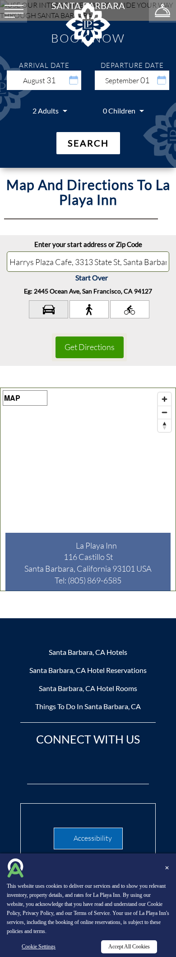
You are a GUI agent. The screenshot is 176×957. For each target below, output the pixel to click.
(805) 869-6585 (94, 580)
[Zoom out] (164, 412)
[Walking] (89, 309)
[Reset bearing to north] (164, 425)
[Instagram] (103, 765)
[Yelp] (132, 765)
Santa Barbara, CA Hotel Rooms (88, 688)
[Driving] (48, 309)
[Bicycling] (129, 309)
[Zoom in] (164, 399)
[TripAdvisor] (73, 765)
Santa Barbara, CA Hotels (88, 652)
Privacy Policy (38, 913)
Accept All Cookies (129, 946)
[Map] (88, 489)
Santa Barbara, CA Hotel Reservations (88, 670)
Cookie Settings (39, 946)
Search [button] (88, 142)
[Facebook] (44, 765)
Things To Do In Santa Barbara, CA (88, 706)
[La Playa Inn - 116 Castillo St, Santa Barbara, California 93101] (88, 23)
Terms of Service (92, 913)
